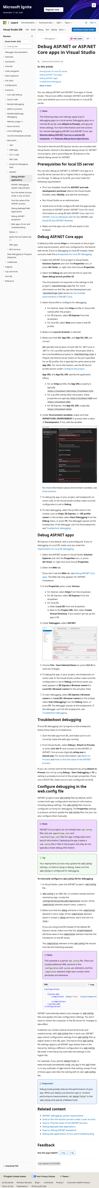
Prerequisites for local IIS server (53, 71)
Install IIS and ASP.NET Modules (57, 220)
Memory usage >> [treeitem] (15, 121)
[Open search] (86, 22)
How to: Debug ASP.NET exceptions (59, 1130)
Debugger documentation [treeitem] (16, 52)
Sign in (93, 22)
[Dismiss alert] (94, 5)
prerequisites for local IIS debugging (74, 254)
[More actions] (94, 39)
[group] (69, 998)
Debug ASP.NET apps (49, 78)
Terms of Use (7, 1186)
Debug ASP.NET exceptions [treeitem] (18, 218)
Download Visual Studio (83, 29)
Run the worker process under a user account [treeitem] (21, 194)
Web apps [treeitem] (13, 244)
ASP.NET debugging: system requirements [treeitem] (20, 186)
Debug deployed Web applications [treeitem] (20, 210)
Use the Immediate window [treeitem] (19, 136)
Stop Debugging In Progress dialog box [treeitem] (19, 256)
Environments (49, 491)
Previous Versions (24, 1182)
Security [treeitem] (8, 276)
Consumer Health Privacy (78, 1182)
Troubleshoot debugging (50, 81)
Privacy (59, 1182)
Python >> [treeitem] (13, 232)
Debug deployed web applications (59, 1126)
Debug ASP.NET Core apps (51, 74)
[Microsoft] (4, 22)
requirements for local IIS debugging (56, 548)
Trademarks (21, 1186)
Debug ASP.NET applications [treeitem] (18, 178)
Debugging (49, 38)
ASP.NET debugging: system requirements (62, 1115)
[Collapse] (32, 36)
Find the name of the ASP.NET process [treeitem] (20, 202)
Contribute (48, 1182)
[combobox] (17, 41)
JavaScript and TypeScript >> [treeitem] (20, 238)
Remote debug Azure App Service (72, 138)
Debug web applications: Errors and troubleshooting (68, 1133)
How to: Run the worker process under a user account (68, 1119)
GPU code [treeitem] (13, 159)
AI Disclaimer (8, 1182)
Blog (37, 1182)
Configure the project (73, 368)
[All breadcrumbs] (40, 39)
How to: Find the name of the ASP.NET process (64, 1123)
